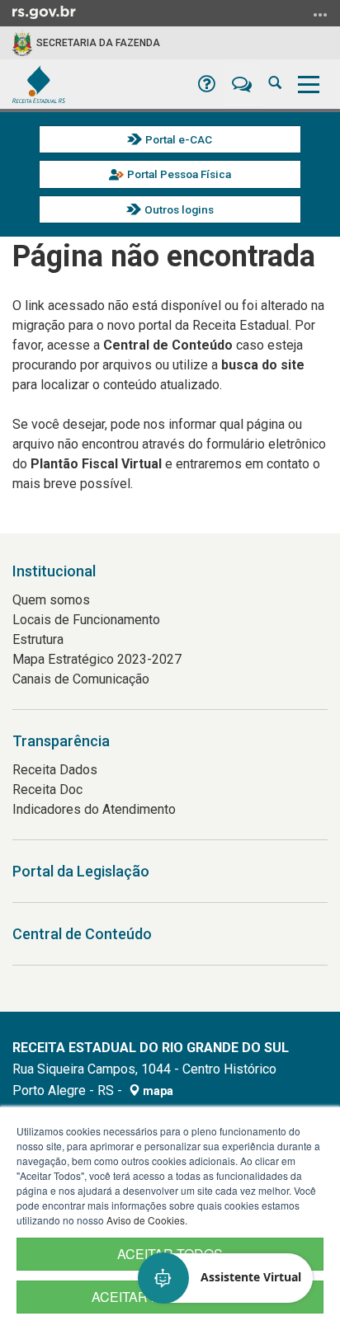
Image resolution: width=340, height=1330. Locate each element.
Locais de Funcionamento (86, 619)
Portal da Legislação (80, 871)
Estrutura (38, 639)
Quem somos (51, 600)
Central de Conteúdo (82, 933)
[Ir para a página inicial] (38, 84)
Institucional (54, 571)
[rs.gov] (44, 11)
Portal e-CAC (178, 139)
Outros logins (179, 209)
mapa (156, 1090)
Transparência (61, 741)
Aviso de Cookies (145, 1220)
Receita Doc (47, 789)
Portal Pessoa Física (179, 174)
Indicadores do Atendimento (94, 809)
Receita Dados (54, 770)
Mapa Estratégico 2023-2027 (97, 659)
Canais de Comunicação (80, 679)
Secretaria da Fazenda (98, 43)
